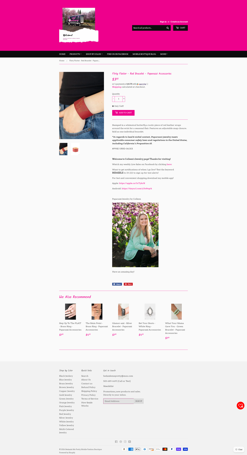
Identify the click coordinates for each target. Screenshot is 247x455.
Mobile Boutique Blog (144, 54)
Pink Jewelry (65, 406)
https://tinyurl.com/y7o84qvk (137, 188)
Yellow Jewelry (66, 425)
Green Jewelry (66, 398)
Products (75, 54)
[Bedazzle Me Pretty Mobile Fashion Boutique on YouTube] (129, 442)
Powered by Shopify (67, 453)
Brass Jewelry (66, 383)
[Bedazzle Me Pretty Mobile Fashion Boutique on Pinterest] (120, 442)
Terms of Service (89, 398)
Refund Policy (88, 387)
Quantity (116, 94)
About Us (86, 379)
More (163, 54)
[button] (150, 84)
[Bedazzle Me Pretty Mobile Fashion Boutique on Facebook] (116, 442)
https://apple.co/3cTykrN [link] (132, 183)
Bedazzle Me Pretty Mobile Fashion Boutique (83, 449)
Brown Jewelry (66, 387)
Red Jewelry (65, 414)
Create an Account (179, 22)
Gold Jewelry (65, 395)
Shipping (116, 87)
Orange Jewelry (67, 402)
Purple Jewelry (66, 410)
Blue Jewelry (65, 379)
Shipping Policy (89, 391)
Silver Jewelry (66, 418)
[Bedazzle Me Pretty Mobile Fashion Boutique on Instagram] (125, 442)
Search (84, 376)
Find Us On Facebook (117, 54)
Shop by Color (93, 54)
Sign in (163, 22)
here (169, 164)
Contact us (86, 383)
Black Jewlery (66, 376)
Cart (182, 28)
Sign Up (138, 401)
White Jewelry (66, 421)
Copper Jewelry (67, 391)
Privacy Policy (88, 395)
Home (62, 54)
